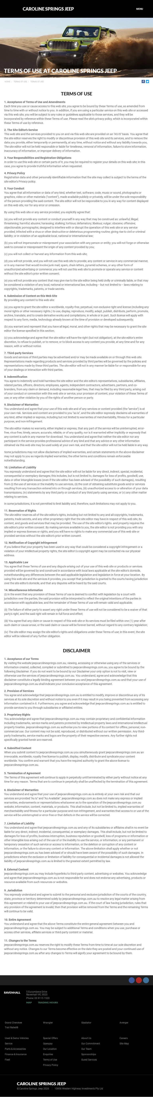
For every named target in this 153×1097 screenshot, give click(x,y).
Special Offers (50, 1038)
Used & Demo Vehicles (17, 1038)
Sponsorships (88, 1054)
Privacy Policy (50, 1065)
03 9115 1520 (42, 998)
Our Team (86, 1049)
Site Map (124, 1043)
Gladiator (86, 1022)
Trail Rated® (11, 1027)
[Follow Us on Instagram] (146, 980)
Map (29, 1002)
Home (7, 81)
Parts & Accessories (15, 1049)
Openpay (48, 1043)
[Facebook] (143, 81)
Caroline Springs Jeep (48, 9)
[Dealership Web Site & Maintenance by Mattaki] (142, 1086)
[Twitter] (147, 81)
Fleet (7, 1059)
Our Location (50, 1049)
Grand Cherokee (13, 1022)
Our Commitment (90, 1043)
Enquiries (48, 1054)
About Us (86, 1038)
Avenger (124, 1022)
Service (8, 1043)
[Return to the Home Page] (9, 1085)
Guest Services (89, 1059)
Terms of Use (20, 81)
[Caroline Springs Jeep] (10, 9)
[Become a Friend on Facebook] (132, 980)
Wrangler (48, 1022)
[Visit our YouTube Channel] (139, 980)
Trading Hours (48, 1002)
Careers (124, 1038)
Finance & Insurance (15, 1054)
